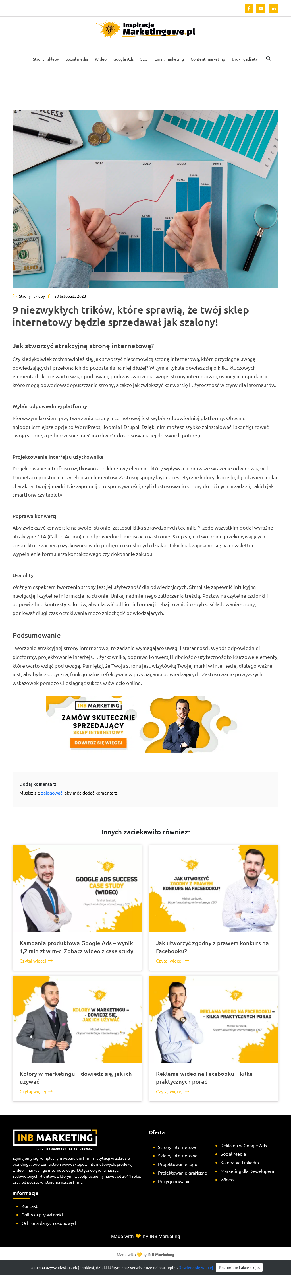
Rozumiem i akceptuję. (239, 1267)
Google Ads (123, 58)
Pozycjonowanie (174, 1181)
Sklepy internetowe (178, 1155)
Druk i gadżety (245, 58)
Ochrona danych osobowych (50, 1223)
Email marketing (169, 58)
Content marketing (208, 58)
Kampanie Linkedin (240, 1162)
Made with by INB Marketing (145, 1236)
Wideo (101, 58)
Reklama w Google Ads (244, 1145)
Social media (77, 58)
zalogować (51, 792)
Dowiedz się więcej (195, 1267)
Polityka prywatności (42, 1214)
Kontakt (30, 1206)
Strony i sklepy (46, 58)
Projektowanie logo (177, 1164)
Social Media (233, 1154)
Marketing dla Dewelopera (247, 1171)
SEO (144, 58)
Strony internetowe (178, 1147)
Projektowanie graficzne (182, 1172)
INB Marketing (160, 1254)
